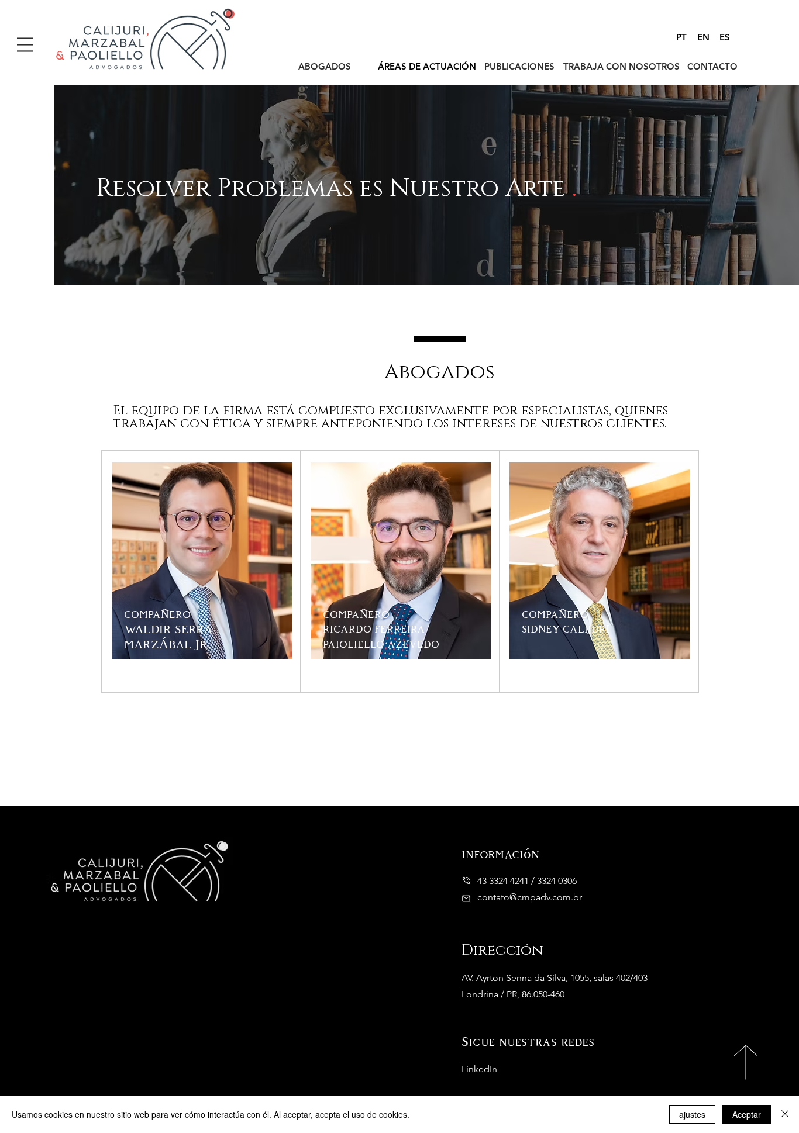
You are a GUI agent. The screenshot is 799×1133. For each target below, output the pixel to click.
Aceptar (746, 1114)
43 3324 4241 (503, 880)
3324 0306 (557, 880)
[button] (25, 44)
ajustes (692, 1114)
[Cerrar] (785, 1114)
